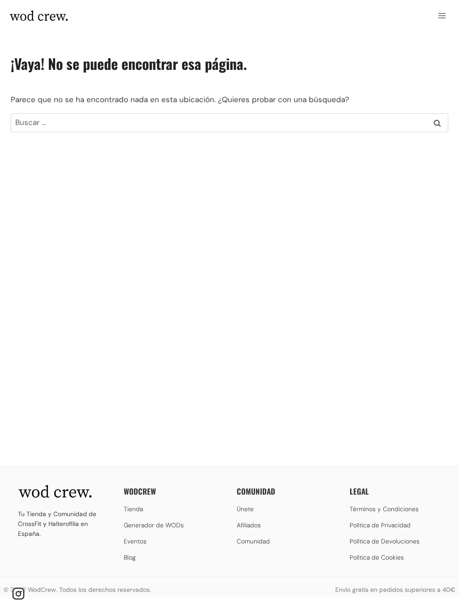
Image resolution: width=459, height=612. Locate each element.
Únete (245, 509)
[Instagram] (18, 593)
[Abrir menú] (441, 15)
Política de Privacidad (380, 525)
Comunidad (253, 541)
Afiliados (249, 525)
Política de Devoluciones (385, 541)
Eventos (135, 541)
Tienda (133, 509)
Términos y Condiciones (384, 509)
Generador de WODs (154, 525)
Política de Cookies (377, 557)
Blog (130, 557)
